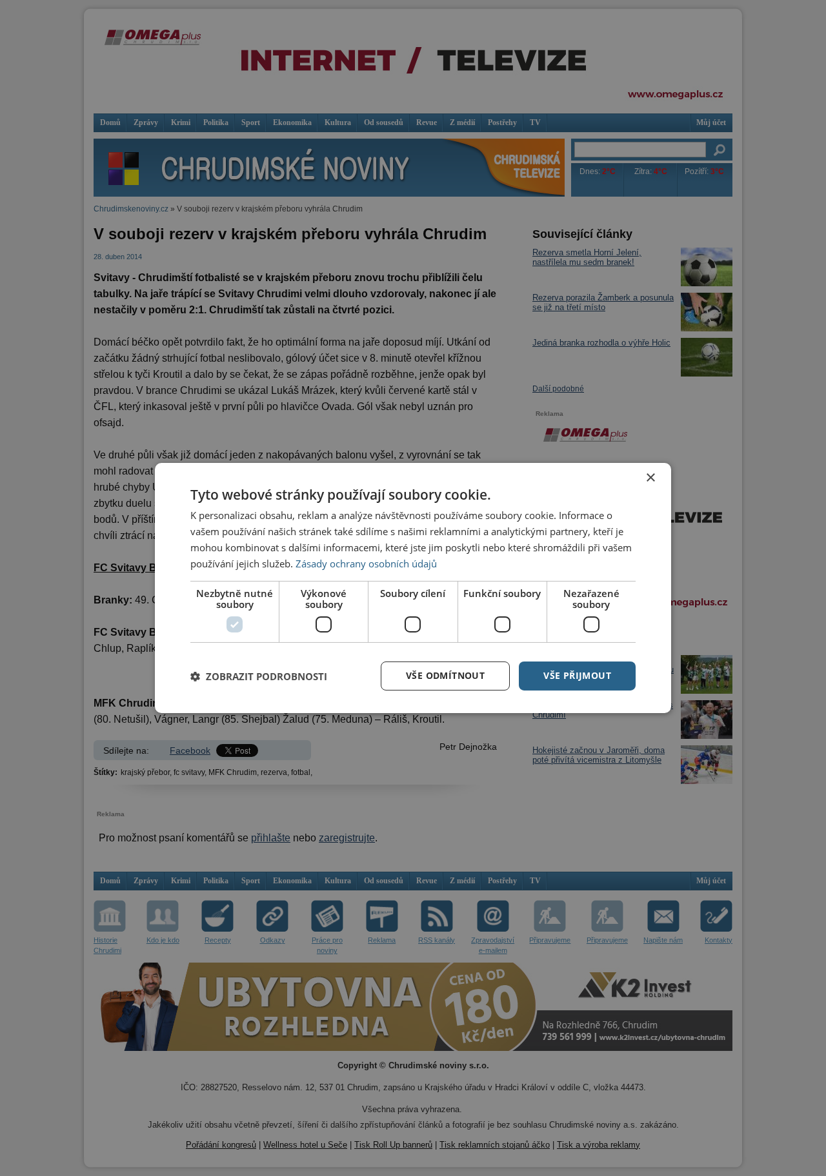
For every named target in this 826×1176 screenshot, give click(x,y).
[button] (258, 676)
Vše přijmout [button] (577, 675)
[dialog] (413, 588)
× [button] (650, 478)
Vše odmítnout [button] (445, 675)
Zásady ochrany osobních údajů (366, 563)
